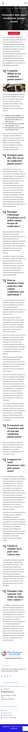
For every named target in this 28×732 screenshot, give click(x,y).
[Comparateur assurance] (3, 3)
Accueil (2, 8)
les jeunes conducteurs (15, 46)
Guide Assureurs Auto (9, 8)
